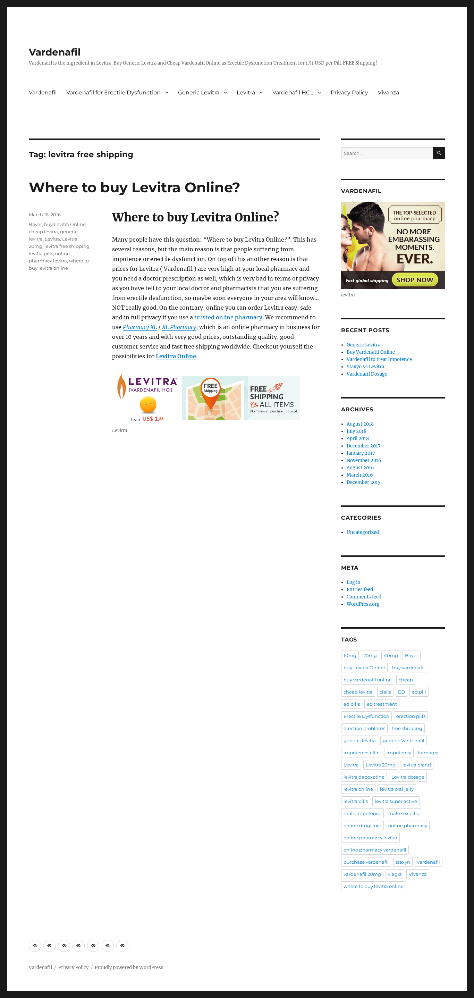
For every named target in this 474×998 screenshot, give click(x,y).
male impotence (362, 813)
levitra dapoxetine (364, 777)
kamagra (428, 752)
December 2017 (364, 446)
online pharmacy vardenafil (375, 850)
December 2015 (364, 482)
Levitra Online (176, 356)
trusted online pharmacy (228, 317)
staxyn (403, 862)
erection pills (410, 716)
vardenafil (428, 862)
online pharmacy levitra (370, 837)
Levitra (246, 92)
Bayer (35, 224)
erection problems (364, 728)
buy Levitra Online (65, 224)
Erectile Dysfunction (366, 716)
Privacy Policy (349, 92)
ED (401, 692)
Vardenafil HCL (292, 92)
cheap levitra (43, 231)
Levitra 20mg (381, 765)
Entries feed (360, 590)
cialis (385, 692)
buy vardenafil (408, 667)
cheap (406, 679)
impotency (399, 752)
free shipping (407, 728)
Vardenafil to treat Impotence (379, 359)
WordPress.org (363, 604)
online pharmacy (407, 825)
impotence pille (362, 752)
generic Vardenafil (403, 740)
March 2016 (360, 475)
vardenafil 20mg (362, 874)
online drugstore (362, 825)
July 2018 (356, 431)
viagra (395, 874)
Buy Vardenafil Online (371, 352)
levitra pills (41, 253)
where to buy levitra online (374, 886)
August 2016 (360, 468)
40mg (391, 655)
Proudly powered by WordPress (129, 968)
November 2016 (364, 460)
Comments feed (364, 597)
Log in (354, 582)
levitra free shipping (67, 246)
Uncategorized (363, 532)
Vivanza (388, 92)
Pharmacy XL (140, 327)
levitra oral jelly (397, 789)
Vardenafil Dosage (367, 374)
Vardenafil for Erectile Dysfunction (113, 92)
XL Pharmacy (179, 327)
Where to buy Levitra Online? (134, 187)
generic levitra (360, 740)
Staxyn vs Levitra (365, 367)
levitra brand (417, 765)
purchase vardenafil (366, 862)
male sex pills (403, 813)
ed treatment (382, 704)
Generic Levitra (198, 92)
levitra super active (396, 801)
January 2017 (361, 453)
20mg (370, 655)
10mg (350, 655)
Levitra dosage (407, 777)
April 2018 (358, 439)
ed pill (419, 692)
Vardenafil (55, 52)
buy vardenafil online (368, 679)
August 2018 (360, 424)
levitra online (358, 789)
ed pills (352, 704)
